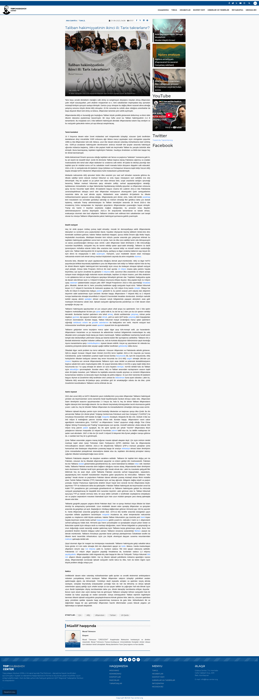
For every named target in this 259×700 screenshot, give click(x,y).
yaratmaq (146, 197)
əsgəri (129, 359)
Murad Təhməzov (73, 644)
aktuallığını (74, 369)
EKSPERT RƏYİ (199, 10)
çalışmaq (134, 314)
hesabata (146, 283)
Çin (80, 615)
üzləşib (137, 288)
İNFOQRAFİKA (237, 10)
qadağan (88, 299)
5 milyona (106, 272)
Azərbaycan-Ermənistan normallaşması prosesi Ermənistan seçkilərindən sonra (168, 85)
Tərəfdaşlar (115, 683)
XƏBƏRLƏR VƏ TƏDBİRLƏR (218, 10)
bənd (143, 517)
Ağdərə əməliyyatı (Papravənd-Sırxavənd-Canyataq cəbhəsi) (166, 62)
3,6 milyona (90, 549)
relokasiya (126, 449)
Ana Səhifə (71, 21)
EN (255, 3)
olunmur (138, 257)
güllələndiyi (123, 346)
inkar (137, 464)
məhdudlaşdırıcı (93, 343)
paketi (85, 428)
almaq (110, 314)
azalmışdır (101, 254)
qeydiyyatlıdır (70, 554)
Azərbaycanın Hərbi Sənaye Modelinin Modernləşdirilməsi (169, 37)
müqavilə (105, 417)
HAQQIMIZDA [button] (163, 10)
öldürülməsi (120, 378)
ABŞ (88, 615)
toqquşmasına (102, 520)
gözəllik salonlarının (100, 323)
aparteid (100, 325)
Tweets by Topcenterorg (163, 140)
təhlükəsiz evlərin (80, 323)
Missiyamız (114, 670)
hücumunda (121, 356)
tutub (123, 546)
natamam (73, 283)
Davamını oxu (9, 692)
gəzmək (76, 317)
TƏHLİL (174, 10)
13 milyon (122, 269)
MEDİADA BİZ (251, 10)
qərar (98, 312)
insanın (68, 361)
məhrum (68, 539)
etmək (104, 317)
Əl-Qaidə (125, 615)
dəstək (81, 464)
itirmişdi (120, 367)
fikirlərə (138, 531)
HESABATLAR (185, 10)
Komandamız (115, 674)
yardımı (99, 291)
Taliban (113, 615)
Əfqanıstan (99, 615)
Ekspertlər (115, 677)
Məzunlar (114, 680)
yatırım (114, 431)
